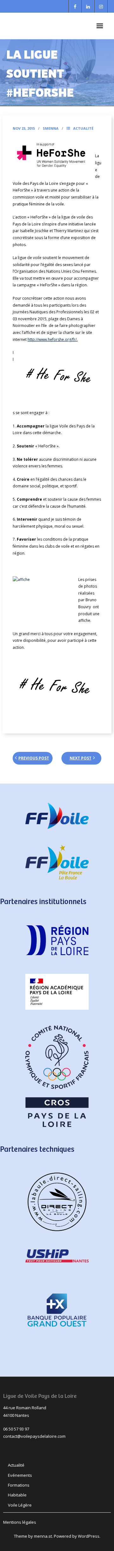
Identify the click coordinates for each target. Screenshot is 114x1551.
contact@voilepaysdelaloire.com (34, 1436)
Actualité (83, 128)
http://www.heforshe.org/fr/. (53, 339)
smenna (51, 128)
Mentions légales (19, 1522)
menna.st (43, 1536)
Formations (18, 1485)
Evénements (20, 1475)
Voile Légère (20, 1505)
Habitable (17, 1495)
